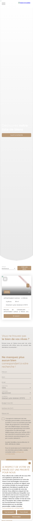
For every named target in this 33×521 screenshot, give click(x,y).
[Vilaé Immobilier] (24, 3)
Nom (3, 377)
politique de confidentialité (14, 453)
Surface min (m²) (7, 408)
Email (3, 382)
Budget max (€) (7, 403)
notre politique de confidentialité (12, 508)
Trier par (4, 266)
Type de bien (5, 391)
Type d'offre (5, 386)
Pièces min (5, 413)
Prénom (4, 372)
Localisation (4, 396)
